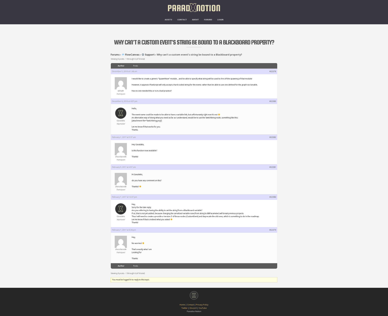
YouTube (203, 308)
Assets (168, 19)
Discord (193, 308)
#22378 (272, 71)
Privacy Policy (202, 304)
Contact (182, 19)
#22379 (272, 230)
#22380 (272, 197)
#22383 (272, 101)
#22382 (272, 137)
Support (149, 54)
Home (182, 304)
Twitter (184, 308)
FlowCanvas (131, 54)
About (195, 19)
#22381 (272, 167)
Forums (208, 19)
